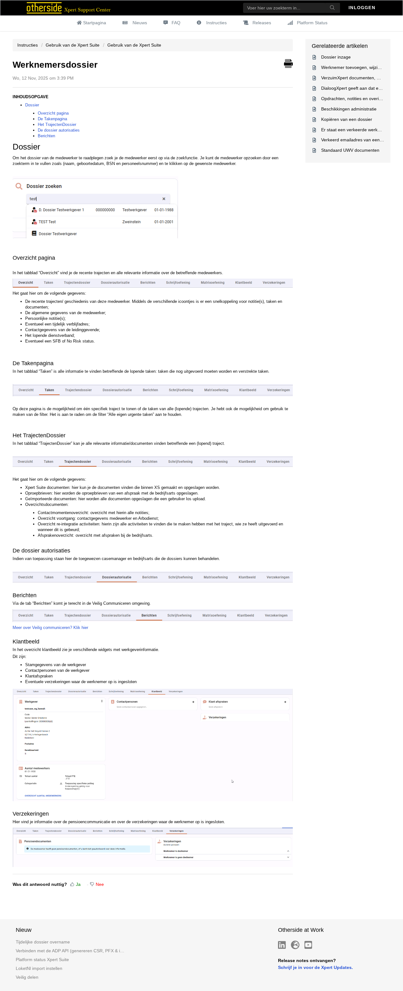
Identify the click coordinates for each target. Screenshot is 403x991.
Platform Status (312, 22)
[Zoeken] (332, 8)
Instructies (216, 22)
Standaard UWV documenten (350, 150)
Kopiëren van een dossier (346, 119)
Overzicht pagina (53, 113)
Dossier (32, 105)
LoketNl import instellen (39, 968)
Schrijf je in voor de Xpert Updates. (315, 967)
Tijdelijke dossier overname (43, 941)
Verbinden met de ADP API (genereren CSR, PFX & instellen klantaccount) (70, 950)
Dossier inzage (336, 56)
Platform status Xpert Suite (42, 959)
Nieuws (139, 22)
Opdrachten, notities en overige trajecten (361, 98)
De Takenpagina (52, 118)
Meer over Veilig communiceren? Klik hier (50, 627)
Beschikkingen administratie (349, 108)
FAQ (176, 22)
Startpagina (94, 22)
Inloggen (363, 7)
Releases (262, 22)
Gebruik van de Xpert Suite (72, 45)
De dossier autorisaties (59, 130)
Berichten (46, 135)
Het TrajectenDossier (57, 124)
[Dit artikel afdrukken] (288, 62)
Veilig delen (27, 977)
